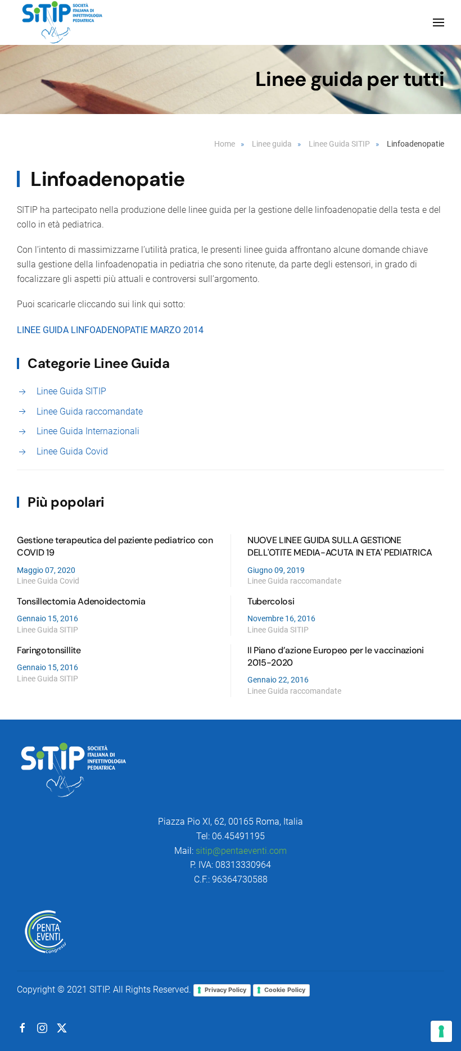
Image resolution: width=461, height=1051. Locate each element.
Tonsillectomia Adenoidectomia (81, 601)
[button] (438, 22)
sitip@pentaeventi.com (241, 850)
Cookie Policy (284, 990)
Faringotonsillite (49, 650)
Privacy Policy (225, 990)
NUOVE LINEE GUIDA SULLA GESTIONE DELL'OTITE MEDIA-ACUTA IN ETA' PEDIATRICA (339, 546)
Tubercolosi (270, 601)
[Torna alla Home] (62, 22)
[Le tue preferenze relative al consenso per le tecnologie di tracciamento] (441, 1031)
